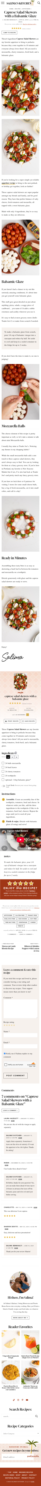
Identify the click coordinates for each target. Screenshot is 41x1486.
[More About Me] (20, 1283)
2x (12, 757)
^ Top (9, 1472)
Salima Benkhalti (10, 20)
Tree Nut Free (10, 922)
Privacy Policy (28, 1478)
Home (11, 9)
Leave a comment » (26, 934)
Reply (12, 1120)
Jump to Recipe (9, 33)
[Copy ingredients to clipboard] (15, 753)
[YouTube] (27, 1400)
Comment (8, 997)
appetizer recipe (8, 183)
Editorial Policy (12, 1478)
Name (6, 1031)
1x (8, 757)
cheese (33, 922)
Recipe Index (8, 1475)
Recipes (18, 9)
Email (6, 1042)
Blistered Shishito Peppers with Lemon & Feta (30, 947)
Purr (32, 1482)
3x (16, 757)
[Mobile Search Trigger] (39, 3)
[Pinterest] (22, 1400)
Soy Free (33, 919)
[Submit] (36, 1416)
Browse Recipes (26, 1472)
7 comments (12, 934)
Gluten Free (20, 915)
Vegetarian (23, 922)
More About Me (20, 1318)
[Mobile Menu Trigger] (2, 3)
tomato (20, 926)
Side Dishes (22, 919)
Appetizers (26, 9)
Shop (18, 1475)
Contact (33, 1475)
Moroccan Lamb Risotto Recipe (9, 946)
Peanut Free (32, 915)
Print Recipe (12, 721)
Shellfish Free (9, 919)
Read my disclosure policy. (29, 24)
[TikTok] (14, 1400)
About (25, 1475)
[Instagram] (18, 1400)
